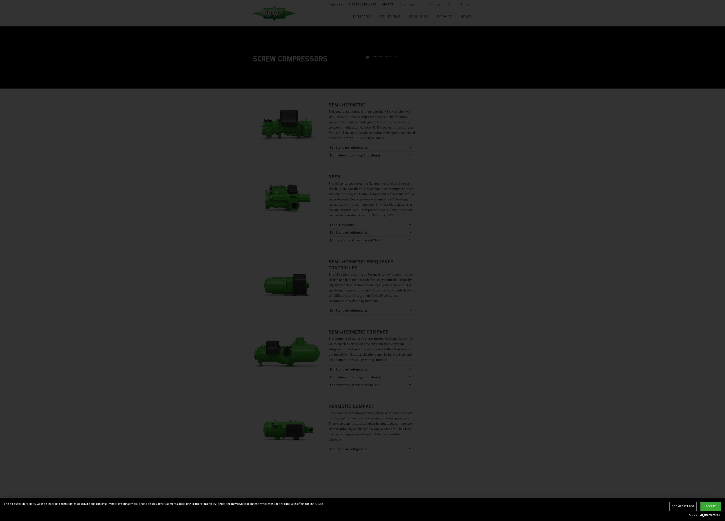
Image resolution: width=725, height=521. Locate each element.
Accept (711, 506)
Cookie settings (683, 506)
